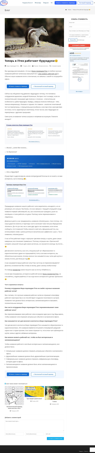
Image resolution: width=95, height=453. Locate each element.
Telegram (81, 451)
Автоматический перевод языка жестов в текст (14, 407)
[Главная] (66, 9)
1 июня (54, 401)
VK (89, 451)
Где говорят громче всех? (34, 398)
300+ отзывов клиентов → (13, 161)
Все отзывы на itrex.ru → (34, 141)
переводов (16, 270)
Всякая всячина (43, 66)
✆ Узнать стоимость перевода (18, 86)
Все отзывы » (79, 91)
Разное (36, 66)
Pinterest (86, 451)
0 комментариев (56, 66)
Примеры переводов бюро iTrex (16, 184)
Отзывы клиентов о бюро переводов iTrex (19, 125)
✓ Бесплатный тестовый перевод (43, 86)
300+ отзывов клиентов (75, 55)
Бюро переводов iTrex (13, 66)
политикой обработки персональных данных (81, 48)
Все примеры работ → (34, 200)
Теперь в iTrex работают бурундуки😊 (81, 9)
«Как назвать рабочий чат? (47, 74)
